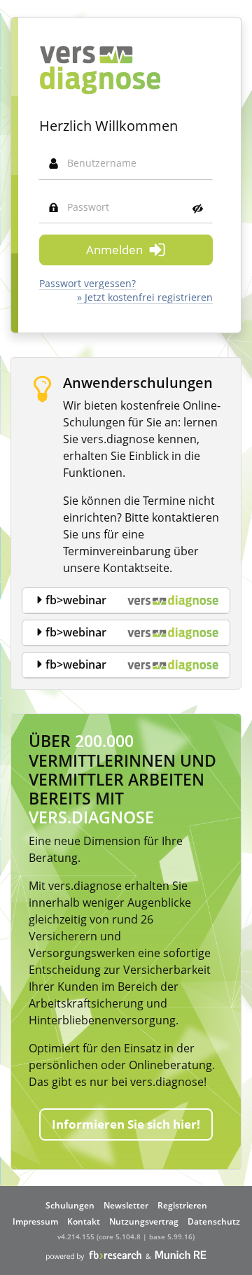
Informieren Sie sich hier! (126, 1124)
